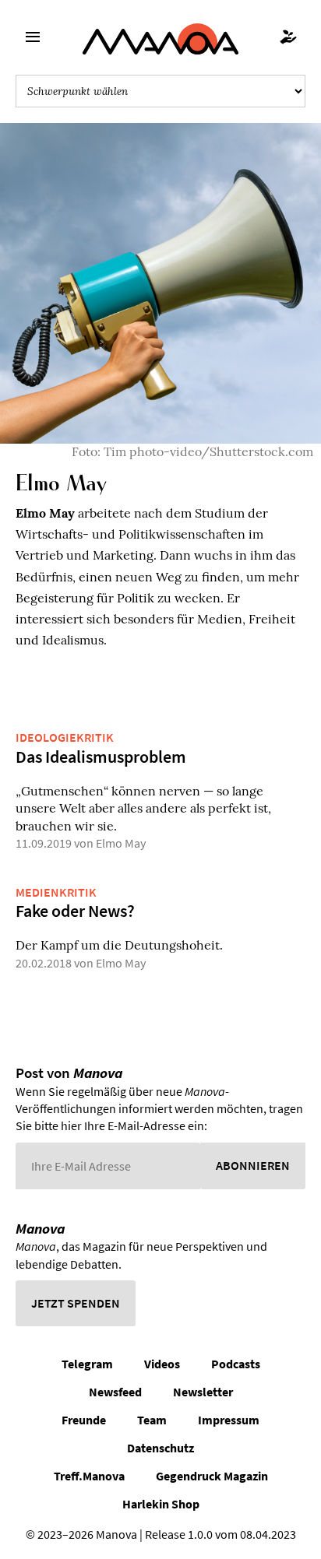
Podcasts (235, 1363)
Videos (162, 1363)
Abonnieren (253, 1165)
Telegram (87, 1363)
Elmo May (121, 843)
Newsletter (203, 1391)
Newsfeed (115, 1391)
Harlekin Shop (160, 1504)
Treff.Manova (89, 1475)
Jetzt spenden (75, 1303)
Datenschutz (160, 1447)
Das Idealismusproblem (101, 756)
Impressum (228, 1419)
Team (152, 1419)
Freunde (84, 1419)
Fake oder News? (75, 911)
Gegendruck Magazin (212, 1475)
